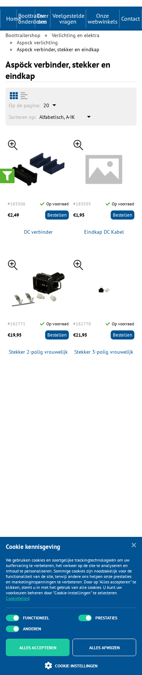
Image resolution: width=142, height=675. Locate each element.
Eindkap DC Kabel (104, 232)
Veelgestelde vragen (68, 18)
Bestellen (57, 215)
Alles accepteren (37, 647)
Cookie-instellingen (76, 665)
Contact (130, 18)
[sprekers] (14, 96)
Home (13, 18)
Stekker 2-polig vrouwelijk (38, 352)
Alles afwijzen (104, 647)
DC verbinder (38, 232)
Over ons (42, 18)
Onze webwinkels (103, 18)
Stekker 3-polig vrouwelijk (103, 352)
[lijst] (24, 96)
